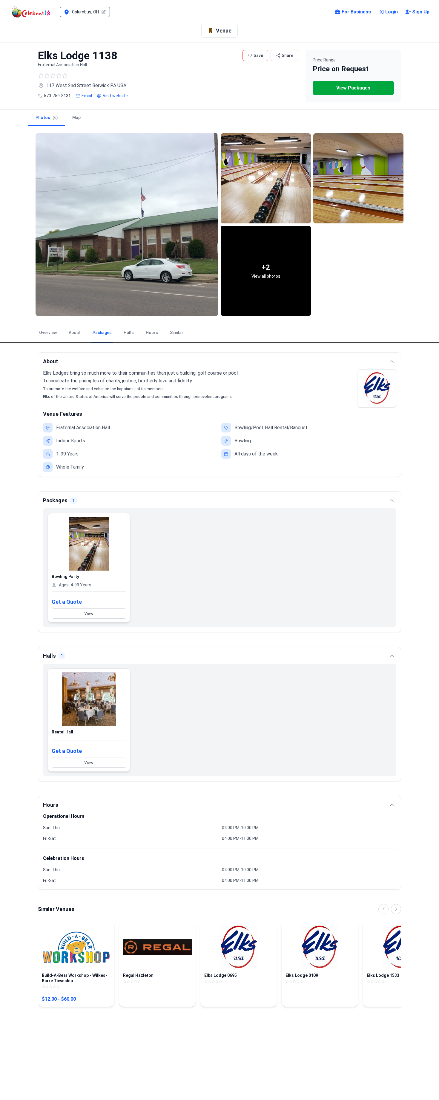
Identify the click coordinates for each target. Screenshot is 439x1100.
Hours (152, 332)
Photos (47, 117)
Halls (129, 332)
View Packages (353, 88)
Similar (176, 332)
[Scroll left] (383, 909)
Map (76, 117)
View (88, 613)
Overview (48, 332)
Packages (102, 332)
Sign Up (420, 12)
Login (391, 12)
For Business (356, 12)
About (75, 332)
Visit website (115, 95)
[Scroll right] (396, 909)
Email (87, 95)
